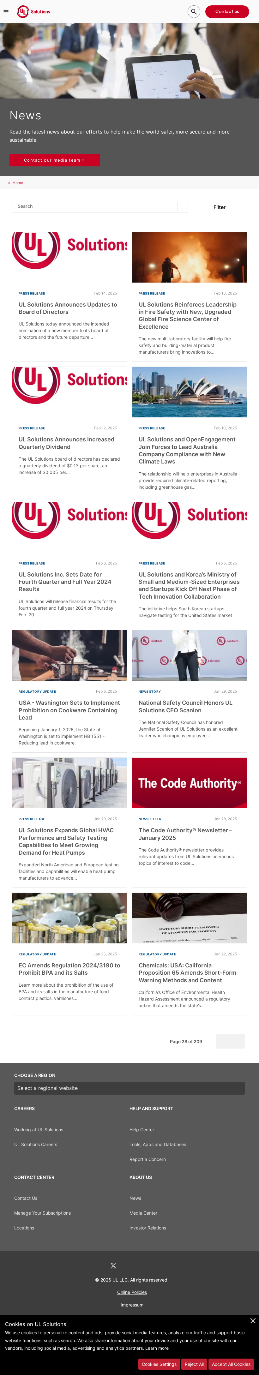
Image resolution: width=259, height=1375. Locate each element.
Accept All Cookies (231, 1364)
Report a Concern (148, 1159)
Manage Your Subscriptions (42, 1213)
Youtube (162, 1265)
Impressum (132, 1304)
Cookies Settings (159, 1364)
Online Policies (132, 1292)
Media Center (143, 1213)
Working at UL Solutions (38, 1129)
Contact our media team (52, 160)
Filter (220, 207)
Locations (24, 1227)
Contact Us (25, 1198)
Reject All (194, 1364)
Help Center (142, 1129)
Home (18, 182)
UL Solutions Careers (35, 1144)
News (135, 1198)
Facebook (130, 1265)
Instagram (146, 1265)
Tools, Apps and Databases (158, 1144)
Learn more (157, 1348)
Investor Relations (148, 1227)
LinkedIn (96, 1265)
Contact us (227, 11)
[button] (6, 11)
